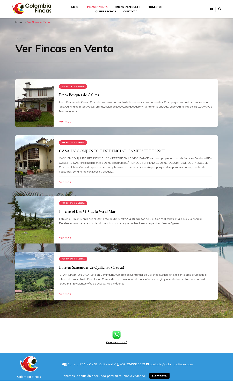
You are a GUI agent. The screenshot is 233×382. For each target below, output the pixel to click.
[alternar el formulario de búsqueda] (219, 9)
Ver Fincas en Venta (73, 86)
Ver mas (65, 121)
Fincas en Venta (96, 7)
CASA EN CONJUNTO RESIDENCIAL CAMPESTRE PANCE (112, 150)
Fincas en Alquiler (127, 7)
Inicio (74, 7)
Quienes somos (105, 11)
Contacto (130, 11)
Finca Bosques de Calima (79, 94)
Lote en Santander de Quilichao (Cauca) (91, 267)
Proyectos (155, 7)
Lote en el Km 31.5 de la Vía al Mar (87, 211)
